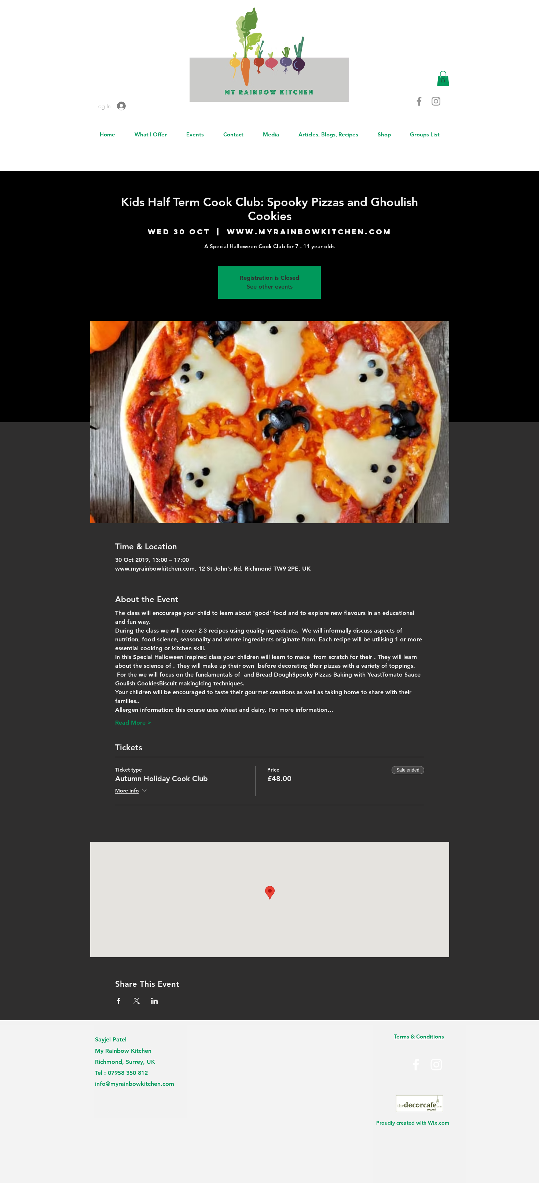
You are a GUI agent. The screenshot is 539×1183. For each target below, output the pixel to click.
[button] (443, 78)
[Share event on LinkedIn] (154, 1001)
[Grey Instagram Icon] (436, 101)
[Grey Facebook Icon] (419, 101)
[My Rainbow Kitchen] (436, 1064)
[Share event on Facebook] (118, 1001)
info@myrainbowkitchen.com (134, 1083)
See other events (270, 286)
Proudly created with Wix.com (412, 1123)
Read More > (133, 722)
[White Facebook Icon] (415, 1064)
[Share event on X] (136, 1001)
